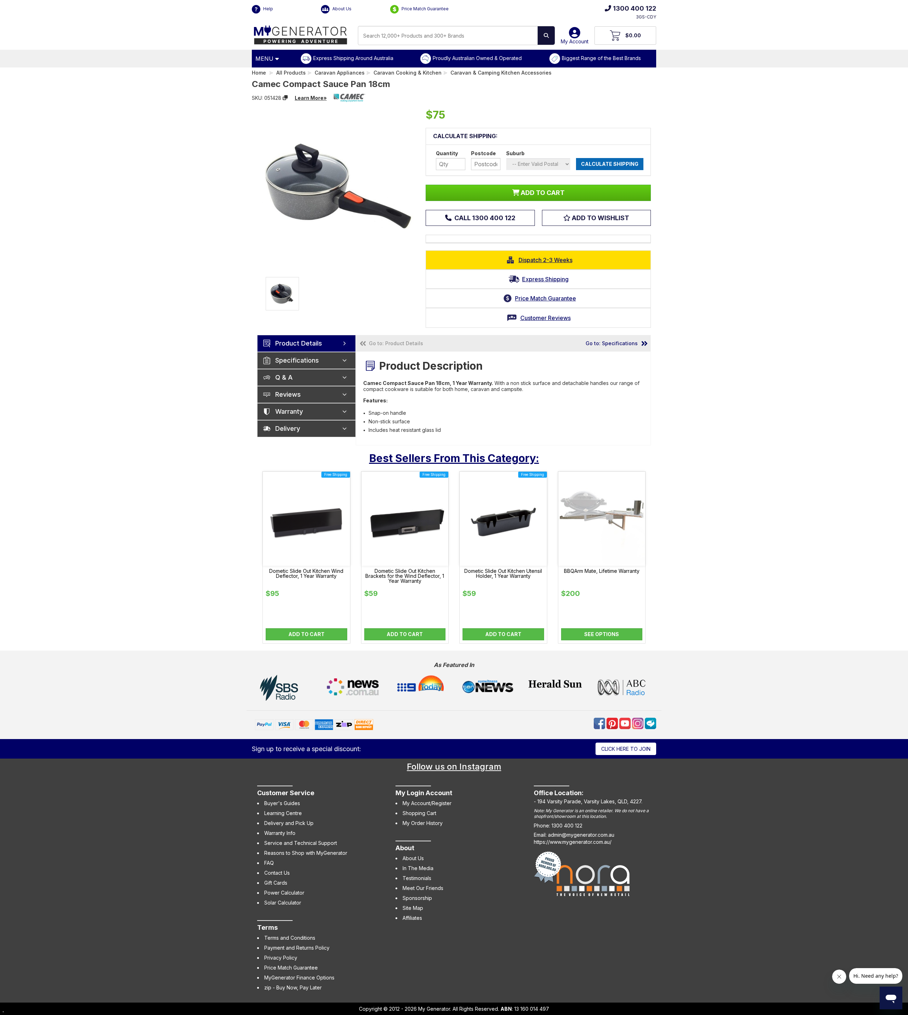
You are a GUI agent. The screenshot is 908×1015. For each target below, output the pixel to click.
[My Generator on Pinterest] (613, 723)
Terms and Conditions (289, 938)
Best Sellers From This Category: (454, 458)
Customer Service (285, 793)
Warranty (289, 411)
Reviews (288, 394)
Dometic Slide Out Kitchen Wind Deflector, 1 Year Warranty (306, 574)
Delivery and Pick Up (289, 823)
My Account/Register (427, 803)
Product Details (298, 343)
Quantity (447, 153)
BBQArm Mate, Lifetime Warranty (602, 571)
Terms (267, 927)
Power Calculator (284, 893)
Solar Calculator (282, 903)
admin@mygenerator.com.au (581, 835)
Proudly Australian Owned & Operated (477, 58)
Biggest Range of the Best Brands (601, 58)
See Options (601, 634)
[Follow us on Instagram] (638, 723)
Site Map (413, 908)
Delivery (287, 428)
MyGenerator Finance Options (299, 978)
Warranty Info (279, 833)
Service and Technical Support (300, 843)
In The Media (418, 868)
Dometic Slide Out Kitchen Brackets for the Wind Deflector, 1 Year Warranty (404, 576)
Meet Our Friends (423, 888)
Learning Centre (283, 813)
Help (267, 8)
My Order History (423, 823)
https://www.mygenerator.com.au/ (572, 842)
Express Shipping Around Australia (353, 58)
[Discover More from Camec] (349, 97)
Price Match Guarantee (424, 8)
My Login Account (423, 793)
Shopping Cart (419, 813)
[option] (282, 293)
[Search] (546, 35)
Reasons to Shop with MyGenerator (305, 853)
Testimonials (417, 878)
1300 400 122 (634, 8)
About (404, 848)
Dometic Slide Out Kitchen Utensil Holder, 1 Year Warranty (503, 574)
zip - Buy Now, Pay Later (293, 987)
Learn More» (311, 98)
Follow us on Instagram (454, 766)
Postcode (483, 153)
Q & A (284, 377)
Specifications (297, 360)
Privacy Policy (280, 958)
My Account (574, 41)
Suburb (515, 153)
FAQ (269, 863)
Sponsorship (417, 898)
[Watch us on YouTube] (625, 723)
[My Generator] (300, 33)
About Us (341, 8)
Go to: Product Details (396, 343)
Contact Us (277, 873)
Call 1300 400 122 (484, 218)
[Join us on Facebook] (600, 723)
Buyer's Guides (282, 803)
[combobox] (448, 35)
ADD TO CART (542, 192)
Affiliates (412, 918)
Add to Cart (306, 634)
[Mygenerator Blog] (650, 723)
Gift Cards (275, 883)
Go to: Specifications (612, 343)
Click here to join (625, 749)
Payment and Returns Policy (297, 948)
